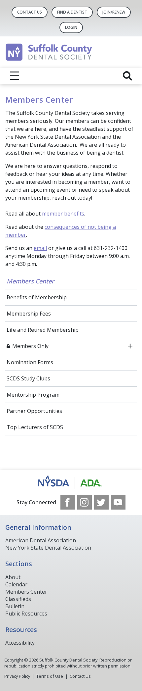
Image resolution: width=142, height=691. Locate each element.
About (12, 577)
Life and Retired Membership (43, 329)
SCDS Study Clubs (28, 378)
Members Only (30, 346)
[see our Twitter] (101, 502)
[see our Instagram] (84, 502)
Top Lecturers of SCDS (35, 427)
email (40, 248)
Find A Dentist (72, 12)
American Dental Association (40, 540)
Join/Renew (113, 12)
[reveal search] (127, 76)
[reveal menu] (14, 76)
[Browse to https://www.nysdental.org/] (71, 482)
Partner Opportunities (34, 411)
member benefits (63, 213)
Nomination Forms (30, 362)
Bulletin (14, 606)
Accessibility (20, 642)
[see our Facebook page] (67, 502)
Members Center (30, 281)
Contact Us (29, 12)
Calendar (16, 584)
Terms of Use (49, 676)
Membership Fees (29, 313)
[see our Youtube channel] (118, 502)
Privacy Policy (17, 676)
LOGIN (71, 27)
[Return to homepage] (71, 52)
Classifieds (18, 599)
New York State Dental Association (48, 547)
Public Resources (26, 613)
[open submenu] (130, 346)
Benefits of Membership (37, 297)
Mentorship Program (33, 394)
